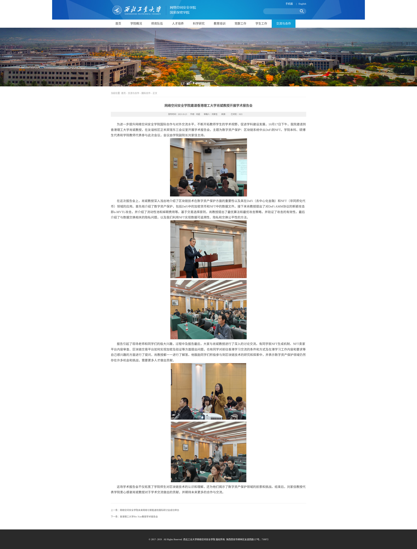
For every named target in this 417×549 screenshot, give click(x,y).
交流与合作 (283, 23)
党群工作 (240, 23)
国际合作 (146, 93)
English (302, 3)
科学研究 (199, 23)
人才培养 (178, 23)
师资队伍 (157, 23)
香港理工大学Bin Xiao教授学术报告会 (139, 516)
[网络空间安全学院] (153, 14)
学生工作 (261, 23)
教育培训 (219, 23)
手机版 (289, 3)
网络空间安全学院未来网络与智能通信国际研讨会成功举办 (149, 510)
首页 (118, 23)
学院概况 (136, 23)
